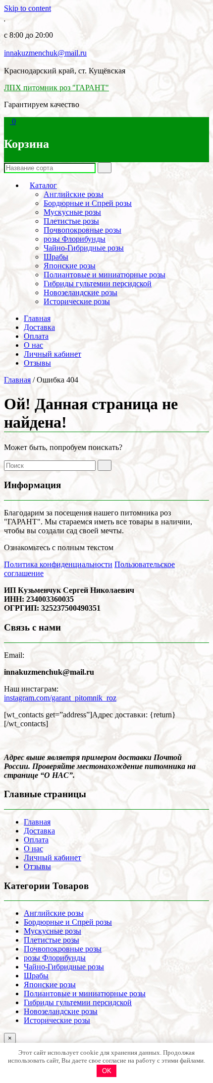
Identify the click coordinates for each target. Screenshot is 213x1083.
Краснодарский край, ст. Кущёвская (64, 70)
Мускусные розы (72, 212)
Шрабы (56, 257)
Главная (37, 318)
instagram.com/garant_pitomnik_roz (60, 698)
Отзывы (37, 363)
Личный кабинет (52, 354)
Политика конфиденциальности (58, 564)
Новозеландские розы (80, 292)
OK (106, 1071)
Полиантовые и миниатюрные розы (104, 274)
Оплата (36, 336)
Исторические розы (77, 301)
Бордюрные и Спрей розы (88, 203)
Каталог (43, 185)
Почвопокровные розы (82, 230)
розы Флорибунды (75, 239)
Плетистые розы (71, 221)
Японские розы (70, 265)
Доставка (39, 327)
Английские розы (74, 194)
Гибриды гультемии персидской (98, 283)
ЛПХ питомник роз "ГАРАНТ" (56, 87)
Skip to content (27, 8)
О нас (33, 345)
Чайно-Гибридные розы (84, 248)
